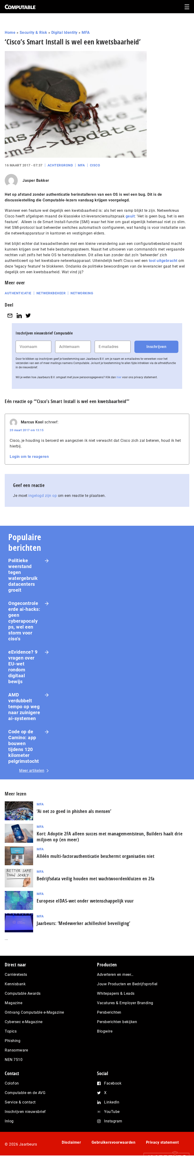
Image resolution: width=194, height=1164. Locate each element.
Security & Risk (33, 32)
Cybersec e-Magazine (24, 1022)
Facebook (112, 1083)
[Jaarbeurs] (164, 1157)
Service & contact (20, 1102)
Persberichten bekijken (117, 1022)
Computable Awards (23, 993)
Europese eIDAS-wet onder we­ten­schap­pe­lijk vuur (85, 901)
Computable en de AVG (25, 1092)
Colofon (12, 1083)
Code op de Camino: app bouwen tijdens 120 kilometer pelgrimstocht (23, 746)
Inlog (9, 1121)
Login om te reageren (29, 456)
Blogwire (104, 1031)
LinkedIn (111, 1102)
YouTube (112, 1111)
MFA (86, 32)
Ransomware (16, 1050)
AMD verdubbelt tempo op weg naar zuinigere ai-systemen (24, 706)
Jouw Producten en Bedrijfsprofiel (127, 984)
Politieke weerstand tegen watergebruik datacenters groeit (23, 575)
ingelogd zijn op (42, 495)
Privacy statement (162, 1142)
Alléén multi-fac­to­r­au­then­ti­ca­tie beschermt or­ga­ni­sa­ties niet (95, 856)
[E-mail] (10, 315)
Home (10, 32)
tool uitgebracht (163, 260)
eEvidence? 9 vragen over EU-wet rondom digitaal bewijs (22, 666)
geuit (130, 216)
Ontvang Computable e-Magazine (34, 1012)
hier (119, 377)
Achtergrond (60, 165)
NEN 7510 (13, 1059)
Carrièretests (16, 974)
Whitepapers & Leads (116, 993)
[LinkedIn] (19, 315)
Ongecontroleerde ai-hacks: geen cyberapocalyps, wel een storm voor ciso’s (24, 621)
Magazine (13, 1003)
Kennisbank (15, 984)
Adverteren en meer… (115, 974)
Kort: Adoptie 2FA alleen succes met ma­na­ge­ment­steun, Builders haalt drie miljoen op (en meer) (109, 836)
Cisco (95, 165)
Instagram (113, 1121)
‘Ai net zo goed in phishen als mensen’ (74, 811)
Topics (11, 1031)
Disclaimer (71, 1142)
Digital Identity (64, 32)
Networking (82, 293)
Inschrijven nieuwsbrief (25, 1111)
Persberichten (109, 1012)
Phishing (12, 1040)
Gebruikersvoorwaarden (114, 1142)
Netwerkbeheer (51, 293)
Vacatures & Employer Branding (125, 1003)
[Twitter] (28, 315)
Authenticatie (18, 293)
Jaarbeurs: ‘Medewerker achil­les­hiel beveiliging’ (83, 923)
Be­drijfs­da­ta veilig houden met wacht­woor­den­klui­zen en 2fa (95, 878)
